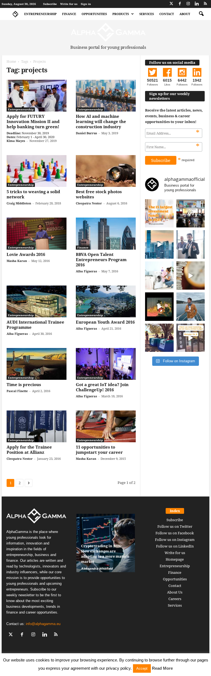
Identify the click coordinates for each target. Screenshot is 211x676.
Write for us (68, 4)
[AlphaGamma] (108, 32)
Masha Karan (17, 261)
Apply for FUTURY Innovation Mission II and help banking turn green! (33, 121)
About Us (174, 592)
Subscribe (50, 4)
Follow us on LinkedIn (175, 546)
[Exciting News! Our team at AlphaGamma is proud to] (190, 213)
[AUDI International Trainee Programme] (36, 301)
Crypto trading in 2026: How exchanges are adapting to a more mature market (105, 553)
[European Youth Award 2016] (106, 301)
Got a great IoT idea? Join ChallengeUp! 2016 (102, 387)
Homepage (175, 559)
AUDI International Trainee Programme (35, 324)
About (184, 14)
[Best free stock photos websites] (106, 171)
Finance (69, 14)
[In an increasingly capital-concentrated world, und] (159, 213)
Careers (174, 598)
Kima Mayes (16, 141)
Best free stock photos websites (99, 194)
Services (146, 14)
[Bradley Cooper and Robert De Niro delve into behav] (190, 275)
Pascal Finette (17, 391)
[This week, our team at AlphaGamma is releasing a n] (190, 306)
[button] (201, 14)
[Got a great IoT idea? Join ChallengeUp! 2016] (106, 364)
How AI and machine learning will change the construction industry (101, 121)
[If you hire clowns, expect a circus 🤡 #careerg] (190, 338)
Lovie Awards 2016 (26, 254)
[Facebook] (179, 4)
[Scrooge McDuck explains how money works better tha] (159, 306)
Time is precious (24, 384)
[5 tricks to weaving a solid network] (36, 171)
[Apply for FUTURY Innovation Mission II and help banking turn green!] (36, 96)
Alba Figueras (86, 271)
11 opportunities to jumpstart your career (99, 449)
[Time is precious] (36, 364)
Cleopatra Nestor (89, 203)
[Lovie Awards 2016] (36, 233)
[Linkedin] (196, 4)
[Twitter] (171, 4)
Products (120, 14)
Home (11, 61)
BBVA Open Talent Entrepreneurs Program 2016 (101, 259)
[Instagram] (188, 4)
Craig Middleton (19, 203)
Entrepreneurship (40, 14)
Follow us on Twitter (174, 526)
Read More (162, 668)
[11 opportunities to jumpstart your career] (106, 426)
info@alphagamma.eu (43, 624)
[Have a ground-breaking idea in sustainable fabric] (159, 275)
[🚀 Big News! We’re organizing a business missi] (159, 244)
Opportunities (94, 14)
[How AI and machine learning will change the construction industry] (106, 96)
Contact (166, 14)
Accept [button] (142, 668)
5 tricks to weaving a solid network (33, 194)
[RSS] (205, 4)
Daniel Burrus (86, 133)
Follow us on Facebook (175, 532)
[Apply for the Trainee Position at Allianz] (36, 426)
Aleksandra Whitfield (97, 568)
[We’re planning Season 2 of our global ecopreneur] (159, 338)
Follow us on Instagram (175, 539)
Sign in (86, 4)
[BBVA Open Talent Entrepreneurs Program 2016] (106, 233)
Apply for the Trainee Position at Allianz (29, 449)
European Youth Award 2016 (105, 322)
